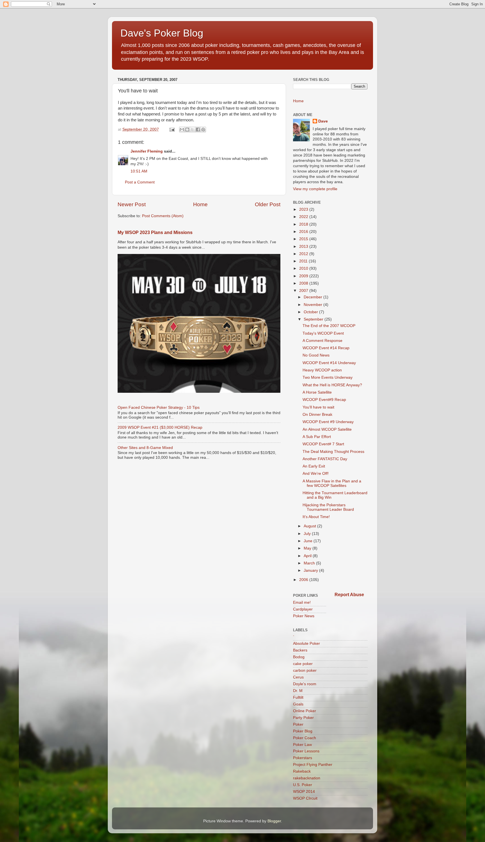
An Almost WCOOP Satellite (327, 429)
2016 (304, 232)
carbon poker (305, 670)
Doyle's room (304, 684)
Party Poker (303, 718)
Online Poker (304, 711)
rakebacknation (306, 778)
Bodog (299, 657)
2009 (304, 276)
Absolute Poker (306, 643)
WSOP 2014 (304, 791)
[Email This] (182, 129)
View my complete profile (315, 189)
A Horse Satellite (317, 392)
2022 (304, 217)
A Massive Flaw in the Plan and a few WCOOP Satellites (332, 483)
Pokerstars (302, 758)
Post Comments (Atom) (163, 216)
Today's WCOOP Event (323, 333)
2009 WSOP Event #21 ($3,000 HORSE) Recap (160, 427)
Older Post (267, 204)
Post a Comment (140, 182)
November (313, 305)
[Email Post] (172, 129)
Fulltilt (298, 697)
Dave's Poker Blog (161, 33)
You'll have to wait (318, 407)
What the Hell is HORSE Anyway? (332, 385)
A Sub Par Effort (317, 437)
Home (200, 204)
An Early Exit (314, 466)
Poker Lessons (306, 751)
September (314, 319)
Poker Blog (302, 731)
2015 (304, 239)
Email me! (302, 602)
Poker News (303, 616)
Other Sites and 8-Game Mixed (145, 448)
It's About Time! (316, 517)
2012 (304, 254)
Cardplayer (303, 609)
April (308, 556)
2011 (304, 261)
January (311, 570)
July (308, 534)
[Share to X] (192, 129)
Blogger (274, 821)
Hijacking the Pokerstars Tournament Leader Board (328, 507)
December (313, 297)
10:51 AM (139, 171)
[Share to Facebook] (198, 129)
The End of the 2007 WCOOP (329, 326)
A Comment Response (322, 341)
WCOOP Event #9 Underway (328, 422)
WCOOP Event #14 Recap (326, 348)
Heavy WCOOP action (322, 370)
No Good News (316, 355)
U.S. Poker (302, 785)
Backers (300, 650)
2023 (304, 209)
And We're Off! (316, 473)
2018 (304, 224)
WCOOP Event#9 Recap (324, 400)
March (310, 563)
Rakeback (302, 771)
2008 (304, 283)
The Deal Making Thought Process (333, 452)
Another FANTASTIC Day (325, 459)
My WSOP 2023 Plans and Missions (155, 232)
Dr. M (298, 691)
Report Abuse (349, 594)
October (311, 312)
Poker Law (302, 745)
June (309, 541)
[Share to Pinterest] (203, 129)
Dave (323, 121)
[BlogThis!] (187, 129)
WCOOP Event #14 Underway (329, 363)
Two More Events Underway (328, 377)
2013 (304, 246)
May (308, 548)
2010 (304, 268)
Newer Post (132, 204)
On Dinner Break (317, 414)
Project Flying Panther (312, 764)
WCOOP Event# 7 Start (323, 444)
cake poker (303, 664)
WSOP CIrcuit (305, 798)
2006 (304, 580)
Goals (298, 704)
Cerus (298, 677)
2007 (304, 291)
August (310, 526)
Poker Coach (304, 738)
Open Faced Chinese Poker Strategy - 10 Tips (159, 407)
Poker (298, 724)
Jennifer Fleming (147, 151)
